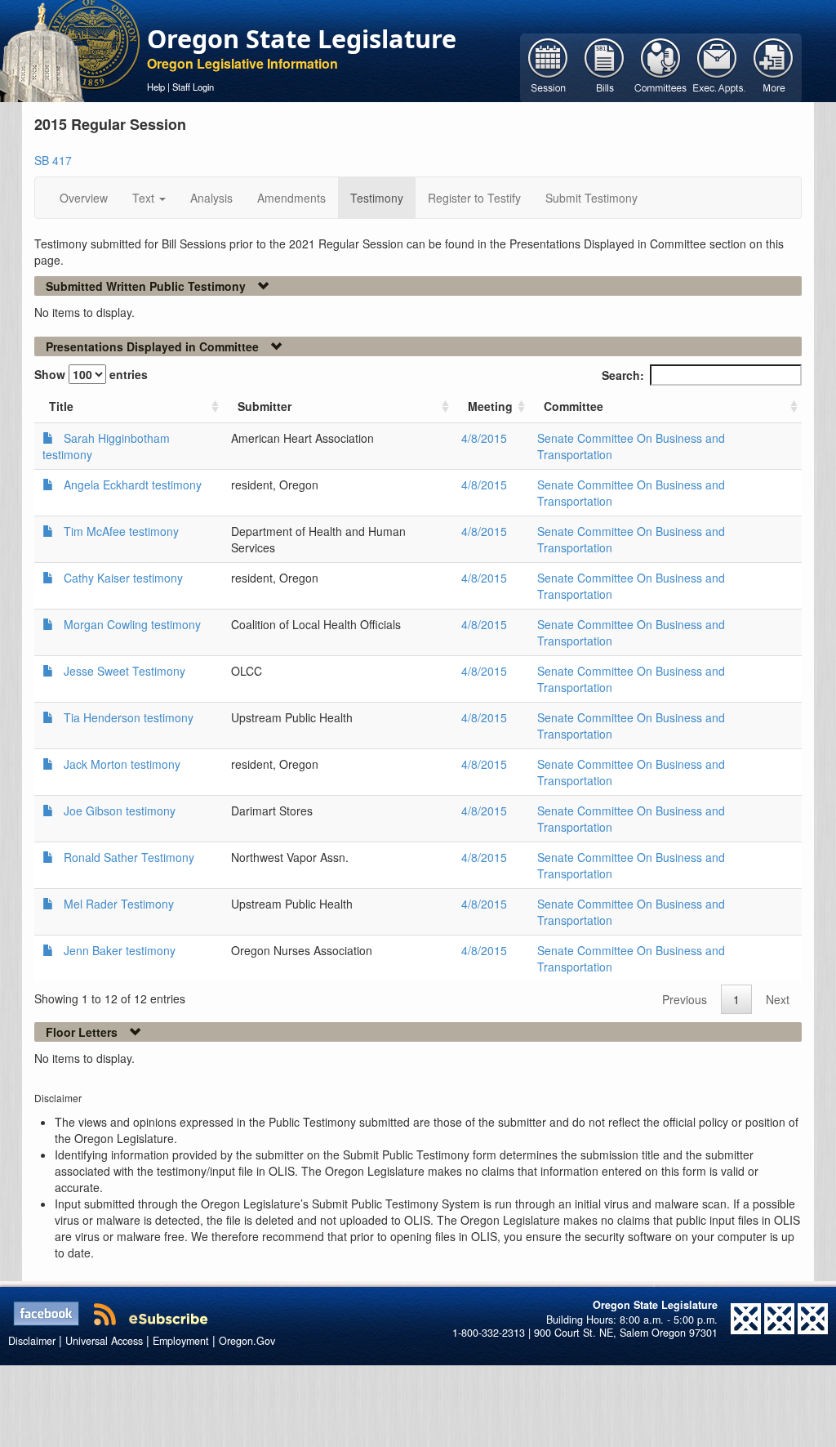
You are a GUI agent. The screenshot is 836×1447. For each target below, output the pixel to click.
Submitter (264, 406)
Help (156, 86)
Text (145, 198)
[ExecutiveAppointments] (717, 66)
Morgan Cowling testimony (132, 624)
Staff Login (193, 86)
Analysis (211, 198)
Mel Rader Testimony (119, 903)
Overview (84, 198)
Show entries (91, 374)
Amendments (291, 198)
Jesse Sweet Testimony (124, 671)
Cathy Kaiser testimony (123, 577)
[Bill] (604, 66)
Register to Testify (474, 198)
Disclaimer (32, 1340)
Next (777, 999)
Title (61, 406)
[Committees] (661, 66)
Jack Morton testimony (122, 764)
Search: (623, 375)
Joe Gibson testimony (120, 810)
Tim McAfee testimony (121, 531)
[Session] (548, 66)
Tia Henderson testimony (128, 717)
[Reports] (773, 66)
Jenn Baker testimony (120, 950)
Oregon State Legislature (301, 38)
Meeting (490, 406)
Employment (181, 1340)
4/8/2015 (484, 438)
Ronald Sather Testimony (129, 857)
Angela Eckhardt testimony (133, 484)
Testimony (376, 198)
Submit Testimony (591, 198)
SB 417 (53, 160)
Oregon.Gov (247, 1340)
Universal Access (104, 1340)
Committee (573, 406)
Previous (684, 999)
